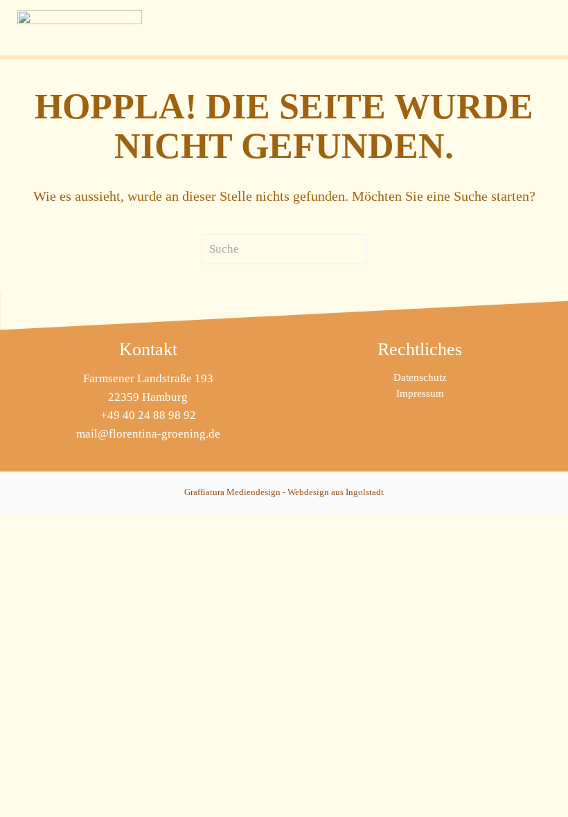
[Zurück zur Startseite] (79, 27)
